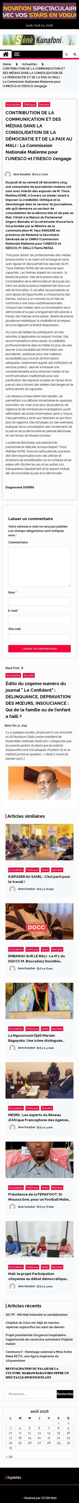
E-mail (13, 610)
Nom (12, 592)
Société (44, 104)
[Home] (6, 54)
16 (68, 1433)
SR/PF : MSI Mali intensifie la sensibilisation (37, 1314)
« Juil (9, 1457)
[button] (67, 54)
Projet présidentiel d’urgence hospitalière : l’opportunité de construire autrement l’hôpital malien (39, 1339)
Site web (14, 629)
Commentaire (18, 542)
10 (10, 1433)
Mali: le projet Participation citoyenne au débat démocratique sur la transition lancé (37, 1276)
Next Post (12, 668)
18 (20, 1438)
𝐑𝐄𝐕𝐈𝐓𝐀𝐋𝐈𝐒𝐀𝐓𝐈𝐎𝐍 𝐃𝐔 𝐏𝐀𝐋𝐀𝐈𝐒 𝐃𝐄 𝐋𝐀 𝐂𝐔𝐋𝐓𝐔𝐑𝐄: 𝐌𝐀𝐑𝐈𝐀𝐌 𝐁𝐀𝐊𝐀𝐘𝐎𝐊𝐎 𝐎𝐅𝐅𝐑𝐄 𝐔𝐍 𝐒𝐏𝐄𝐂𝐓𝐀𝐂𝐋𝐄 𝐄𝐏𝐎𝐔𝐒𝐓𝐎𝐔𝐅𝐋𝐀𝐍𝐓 (37, 1373)
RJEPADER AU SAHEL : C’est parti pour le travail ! (39, 879)
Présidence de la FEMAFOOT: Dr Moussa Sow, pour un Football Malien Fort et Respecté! (39, 1197)
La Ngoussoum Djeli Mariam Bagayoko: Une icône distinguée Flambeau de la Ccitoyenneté (35, 1038)
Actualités (13, 104)
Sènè (45, 869)
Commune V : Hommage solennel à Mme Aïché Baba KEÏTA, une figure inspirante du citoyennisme (39, 1356)
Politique (29, 104)
